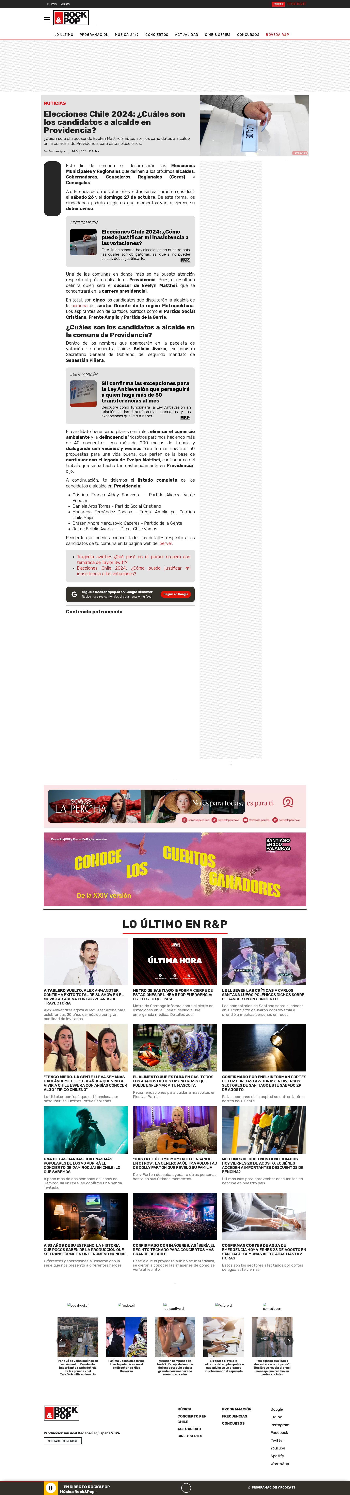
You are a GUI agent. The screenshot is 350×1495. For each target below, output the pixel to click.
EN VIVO (52, 4)
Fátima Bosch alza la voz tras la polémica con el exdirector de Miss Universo (126, 1366)
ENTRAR (278, 4)
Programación (94, 35)
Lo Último (63, 35)
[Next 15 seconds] (196, 1488)
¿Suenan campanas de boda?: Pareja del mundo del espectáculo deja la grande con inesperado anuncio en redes (175, 1367)
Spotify (277, 1456)
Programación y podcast (273, 1487)
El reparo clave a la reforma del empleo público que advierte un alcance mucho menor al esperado (224, 1366)
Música (184, 1409)
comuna (80, 305)
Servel (166, 543)
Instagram (279, 1425)
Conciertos (157, 35)
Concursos (248, 35)
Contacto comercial (63, 1441)
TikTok (276, 1417)
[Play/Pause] (186, 1488)
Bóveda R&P (277, 35)
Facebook (279, 1432)
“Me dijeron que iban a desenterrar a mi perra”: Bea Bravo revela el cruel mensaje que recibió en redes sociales (272, 1367)
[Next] (205, 1488)
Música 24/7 (127, 35)
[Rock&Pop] (71, 18)
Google (276, 1409)
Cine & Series (218, 35)
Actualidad (186, 35)
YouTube (277, 1448)
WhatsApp (279, 1463)
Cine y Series (189, 1436)
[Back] (167, 1488)
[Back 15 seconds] (176, 1488)
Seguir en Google (175, 594)
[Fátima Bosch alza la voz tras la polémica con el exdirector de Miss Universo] (126, 1337)
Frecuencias (234, 1416)
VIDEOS (65, 4)
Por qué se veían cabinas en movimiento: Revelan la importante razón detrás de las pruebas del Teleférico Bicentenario (78, 1367)
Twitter (277, 1440)
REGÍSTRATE (296, 4)
